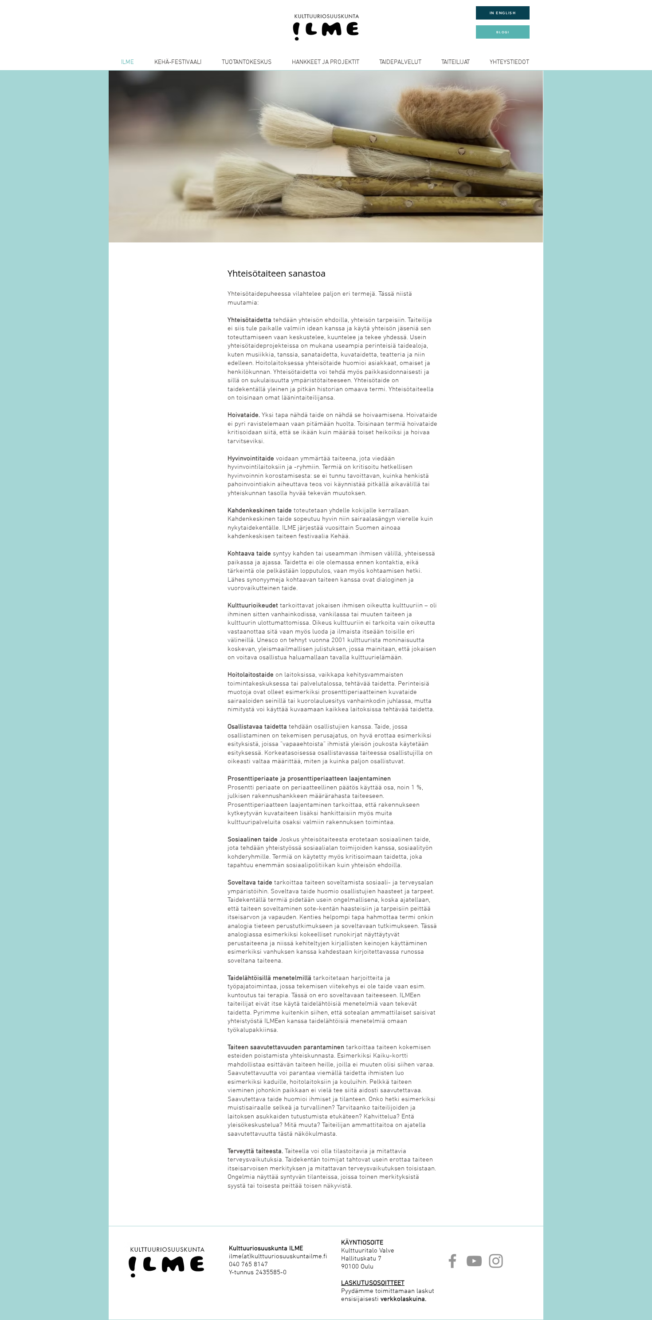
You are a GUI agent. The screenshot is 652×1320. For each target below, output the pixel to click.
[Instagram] (496, 1261)
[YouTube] (474, 1261)
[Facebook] (452, 1261)
